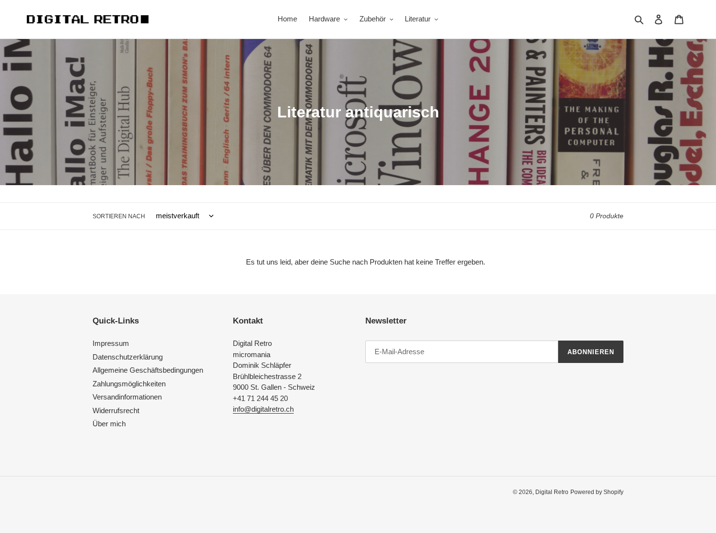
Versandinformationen (127, 397)
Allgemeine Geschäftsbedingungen (148, 370)
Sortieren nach (119, 216)
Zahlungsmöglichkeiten (129, 384)
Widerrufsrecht (116, 410)
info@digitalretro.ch (263, 409)
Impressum (111, 343)
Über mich (109, 423)
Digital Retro (551, 492)
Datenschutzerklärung (128, 357)
